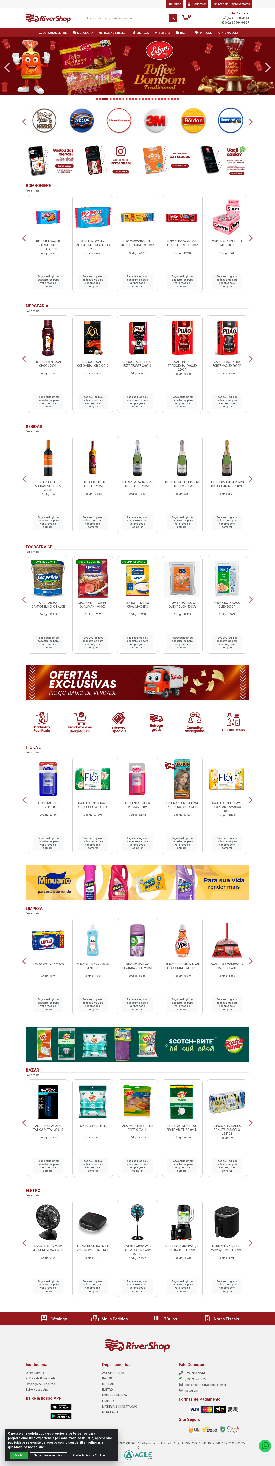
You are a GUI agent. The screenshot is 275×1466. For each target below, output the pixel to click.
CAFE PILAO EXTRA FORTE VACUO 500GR (227, 378)
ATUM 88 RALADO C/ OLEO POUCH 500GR (182, 618)
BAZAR (107, 1392)
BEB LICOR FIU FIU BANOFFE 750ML (93, 498)
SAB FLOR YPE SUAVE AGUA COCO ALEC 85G (93, 819)
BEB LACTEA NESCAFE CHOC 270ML (48, 378)
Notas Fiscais (226, 1333)
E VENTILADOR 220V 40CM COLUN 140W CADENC (137, 1264)
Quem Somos (35, 1387)
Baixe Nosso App (37, 1404)
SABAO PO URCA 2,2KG (48, 978)
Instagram (191, 1405)
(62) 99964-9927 (237, 22)
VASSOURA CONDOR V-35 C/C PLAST (227, 980)
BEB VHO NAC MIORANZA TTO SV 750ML (48, 500)
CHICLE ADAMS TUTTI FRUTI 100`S (227, 257)
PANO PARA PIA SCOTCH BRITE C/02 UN (137, 1142)
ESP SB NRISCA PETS (93, 1140)
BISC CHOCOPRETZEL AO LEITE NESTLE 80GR (182, 257)
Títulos (170, 1333)
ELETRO (107, 1404)
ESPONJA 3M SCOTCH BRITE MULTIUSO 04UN (182, 1142)
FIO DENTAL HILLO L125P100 (48, 819)
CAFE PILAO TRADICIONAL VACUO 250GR (182, 379)
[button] (97, 113)
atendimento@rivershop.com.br (205, 1399)
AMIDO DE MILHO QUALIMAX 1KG (137, 618)
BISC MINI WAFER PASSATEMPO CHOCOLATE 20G (48, 259)
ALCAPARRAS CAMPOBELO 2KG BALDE (48, 618)
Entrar (177, 4)
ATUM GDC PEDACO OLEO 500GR (227, 618)
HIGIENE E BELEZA (114, 1409)
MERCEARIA (110, 1426)
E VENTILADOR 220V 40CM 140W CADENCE (48, 1262)
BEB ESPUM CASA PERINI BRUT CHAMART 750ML (227, 498)
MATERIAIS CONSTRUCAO (119, 1421)
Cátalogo (58, 1333)
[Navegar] (7, 72)
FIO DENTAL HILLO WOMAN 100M (137, 819)
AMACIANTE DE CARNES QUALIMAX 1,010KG (92, 618)
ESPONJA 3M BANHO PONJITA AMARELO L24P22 (227, 1143)
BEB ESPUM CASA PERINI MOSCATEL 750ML (137, 498)
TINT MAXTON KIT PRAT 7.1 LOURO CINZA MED (182, 819)
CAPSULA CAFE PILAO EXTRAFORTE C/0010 (137, 378)
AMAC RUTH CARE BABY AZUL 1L (93, 980)
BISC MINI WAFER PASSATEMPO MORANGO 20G (93, 259)
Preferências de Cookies (89, 1455)
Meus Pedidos (114, 1333)
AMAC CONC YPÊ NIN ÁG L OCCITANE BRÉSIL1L (182, 980)
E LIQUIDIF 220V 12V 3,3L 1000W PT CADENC (182, 1262)
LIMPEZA (108, 1415)
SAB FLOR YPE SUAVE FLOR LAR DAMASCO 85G (227, 821)
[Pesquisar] (173, 18)
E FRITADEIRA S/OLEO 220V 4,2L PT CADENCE (227, 1262)
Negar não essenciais (48, 1455)
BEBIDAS (108, 1398)
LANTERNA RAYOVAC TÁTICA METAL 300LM (48, 1142)
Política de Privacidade (40, 1392)
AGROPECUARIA (113, 1387)
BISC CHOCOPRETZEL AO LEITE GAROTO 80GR (137, 257)
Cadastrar (199, 4)
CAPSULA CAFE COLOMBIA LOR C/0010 (93, 378)
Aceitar (19, 1455)
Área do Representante (234, 4)
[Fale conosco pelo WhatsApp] (265, 1446)
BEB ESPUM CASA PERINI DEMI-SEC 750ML (182, 498)
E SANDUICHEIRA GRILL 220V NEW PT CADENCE (93, 1262)
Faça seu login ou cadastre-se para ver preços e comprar (48, 295)
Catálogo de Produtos (40, 1398)
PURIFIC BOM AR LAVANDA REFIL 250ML (137, 980)
